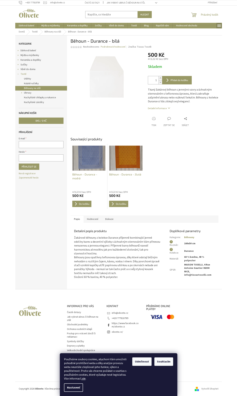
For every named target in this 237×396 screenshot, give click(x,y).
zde (83, 379)
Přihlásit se (29, 166)
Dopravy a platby (76, 346)
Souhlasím (164, 362)
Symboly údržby (75, 341)
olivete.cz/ (117, 332)
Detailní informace (157, 108)
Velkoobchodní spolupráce (81, 350)
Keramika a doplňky (31, 60)
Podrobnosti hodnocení (113, 47)
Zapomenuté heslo (29, 177)
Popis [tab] (77, 219)
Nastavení (73, 388)
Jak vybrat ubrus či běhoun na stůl (126, 2)
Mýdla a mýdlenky (30, 55)
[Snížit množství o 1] (160, 82)
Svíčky (24, 64)
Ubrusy (27, 93)
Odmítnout (142, 362)
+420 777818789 (120, 318)
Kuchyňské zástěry (34, 102)
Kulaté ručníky (31, 83)
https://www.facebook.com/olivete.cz (125, 325)
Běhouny (189, 237)
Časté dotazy (92, 2)
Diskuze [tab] (109, 219)
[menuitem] (26, 25)
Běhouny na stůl (32, 88)
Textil (23, 74)
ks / (41, 120)
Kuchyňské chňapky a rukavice (40, 97)
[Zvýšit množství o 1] (160, 78)
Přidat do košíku (179, 80)
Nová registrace (27, 173)
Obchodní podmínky (77, 324)
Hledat (144, 14)
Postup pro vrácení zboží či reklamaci (81, 335)
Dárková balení (28, 50)
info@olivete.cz (120, 313)
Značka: (139, 47)
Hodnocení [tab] (92, 219)
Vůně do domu (28, 69)
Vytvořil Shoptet (209, 389)
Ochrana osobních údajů (79, 329)
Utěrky (27, 79)
